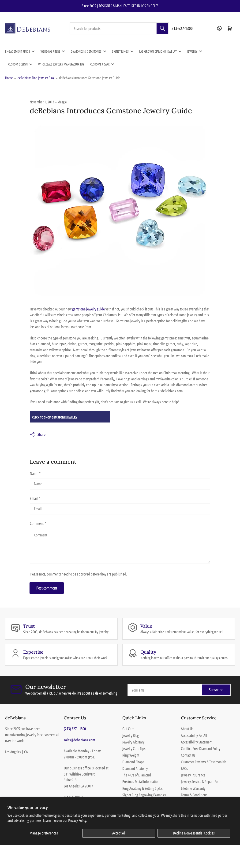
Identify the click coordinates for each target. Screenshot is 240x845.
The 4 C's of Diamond (136, 775)
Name (35, 473)
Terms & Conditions (194, 795)
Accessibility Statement (196, 742)
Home (9, 77)
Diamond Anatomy (135, 768)
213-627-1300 (182, 28)
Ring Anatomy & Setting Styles (142, 788)
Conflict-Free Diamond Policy (200, 748)
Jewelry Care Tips (134, 748)
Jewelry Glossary (133, 742)
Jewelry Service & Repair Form (201, 781)
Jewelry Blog (130, 735)
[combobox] (119, 28)
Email (35, 498)
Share (41, 434)
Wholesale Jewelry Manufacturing (61, 64)
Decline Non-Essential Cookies (194, 833)
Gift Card (128, 728)
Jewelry (192, 51)
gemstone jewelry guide (88, 309)
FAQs (184, 768)
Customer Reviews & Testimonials (203, 762)
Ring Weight (130, 755)
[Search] (162, 28)
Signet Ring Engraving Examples (144, 795)
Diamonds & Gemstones (86, 51)
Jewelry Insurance (193, 775)
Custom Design (18, 64)
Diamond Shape (133, 762)
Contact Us (188, 755)
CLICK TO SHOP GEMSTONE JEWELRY (54, 417)
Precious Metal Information (140, 781)
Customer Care (100, 64)
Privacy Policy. (77, 820)
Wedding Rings (50, 51)
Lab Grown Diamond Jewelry (158, 51)
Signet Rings (120, 51)
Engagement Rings (17, 51)
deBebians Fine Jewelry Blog (36, 77)
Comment (38, 523)
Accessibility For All (194, 735)
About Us (187, 728)
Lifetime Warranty (193, 788)
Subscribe (216, 689)
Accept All (118, 833)
